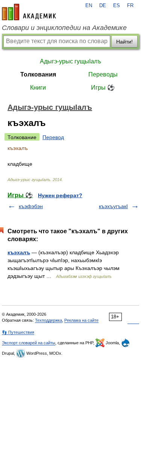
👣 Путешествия (18, 332)
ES (116, 5)
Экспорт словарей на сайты (28, 342)
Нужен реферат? (60, 195)
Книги (38, 87)
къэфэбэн (31, 206)
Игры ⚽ (103, 87)
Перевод (53, 137)
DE (102, 5)
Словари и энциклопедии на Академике (64, 28)
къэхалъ (19, 252)
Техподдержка (48, 320)
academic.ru (29, 12)
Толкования (38, 74)
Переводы (103, 74)
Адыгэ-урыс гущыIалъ (70, 61)
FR (130, 5)
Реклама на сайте (81, 320)
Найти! (124, 42)
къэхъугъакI (113, 206)
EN (88, 5)
